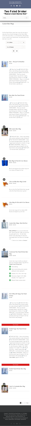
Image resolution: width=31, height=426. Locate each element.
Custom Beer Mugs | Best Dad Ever (18, 223)
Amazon (25, 240)
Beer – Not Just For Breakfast (16, 61)
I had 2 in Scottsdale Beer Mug (17, 386)
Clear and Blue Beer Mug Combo (17, 181)
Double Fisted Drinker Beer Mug (17, 369)
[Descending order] (23, 42)
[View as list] (16, 51)
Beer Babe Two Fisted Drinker (16, 95)
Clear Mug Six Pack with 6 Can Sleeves (19, 202)
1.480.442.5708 (18, 2)
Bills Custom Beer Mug (15, 129)
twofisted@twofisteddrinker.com (15, 3)
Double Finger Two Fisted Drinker (17, 329)
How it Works (12, 357)
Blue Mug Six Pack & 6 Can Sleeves (18, 161)
